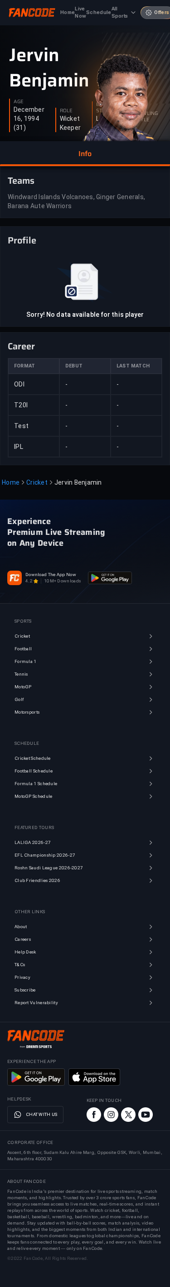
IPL (18, 446)
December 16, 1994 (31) (29, 118)
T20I (21, 405)
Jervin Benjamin (49, 68)
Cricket (37, 482)
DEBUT (74, 366)
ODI (19, 384)
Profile (22, 240)
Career (21, 346)
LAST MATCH (133, 366)
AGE (19, 102)
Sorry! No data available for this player (85, 314)
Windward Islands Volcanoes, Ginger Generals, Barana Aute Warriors (76, 201)
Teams (21, 180)
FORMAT (24, 366)
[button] (85, 154)
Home (10, 482)
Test (21, 425)
